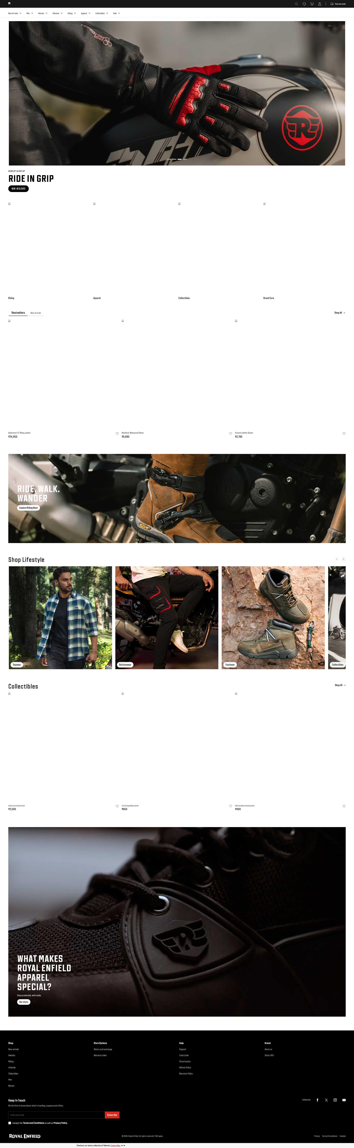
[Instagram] (335, 1100)
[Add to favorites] (117, 806)
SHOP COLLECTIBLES (21, 188)
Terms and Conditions (33, 1123)
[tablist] (177, 312)
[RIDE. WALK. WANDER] (177, 498)
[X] (326, 1100)
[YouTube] (344, 1100)
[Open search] (296, 4)
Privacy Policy (60, 1123)
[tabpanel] (177, 380)
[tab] (18, 313)
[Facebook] (317, 1100)
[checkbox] (9, 1123)
